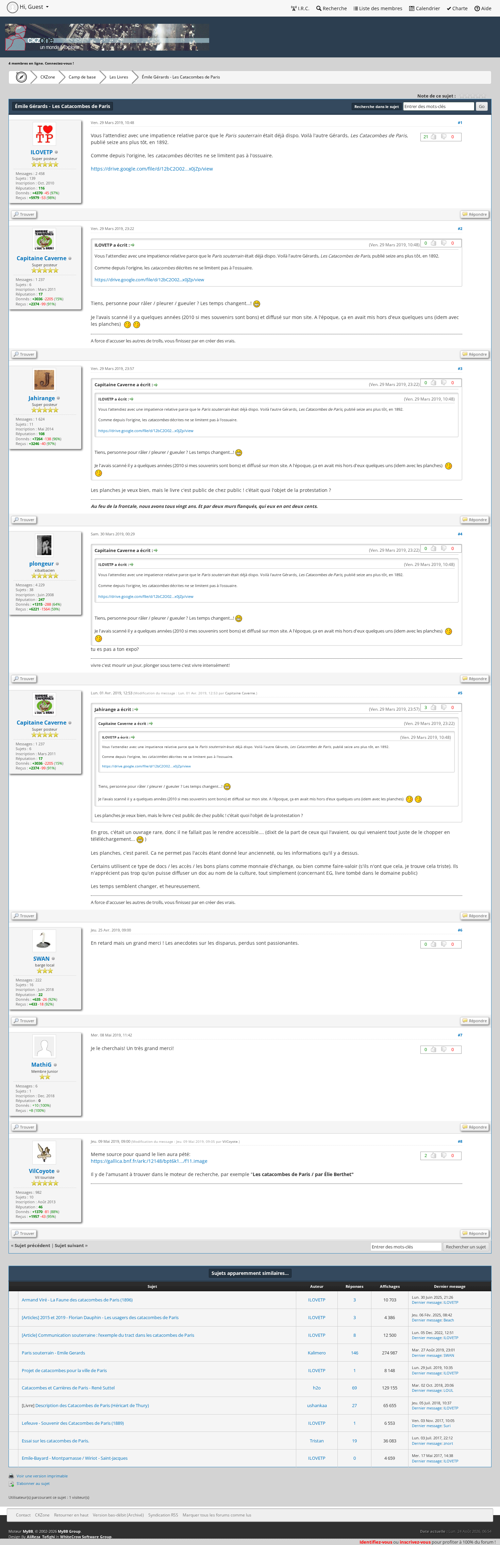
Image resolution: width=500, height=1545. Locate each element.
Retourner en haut (71, 1515)
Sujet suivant (69, 1245)
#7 (460, 1034)
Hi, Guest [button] (31, 7)
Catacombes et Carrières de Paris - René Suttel (68, 1388)
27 (354, 1405)
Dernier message (426, 1302)
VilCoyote (230, 1141)
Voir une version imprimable (42, 1475)
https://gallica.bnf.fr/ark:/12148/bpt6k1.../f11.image (149, 1161)
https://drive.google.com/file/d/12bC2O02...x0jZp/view (152, 168)
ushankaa (317, 1405)
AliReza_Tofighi (41, 1536)
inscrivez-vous (415, 1542)
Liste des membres (380, 8)
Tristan (317, 1441)
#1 (460, 122)
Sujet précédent (32, 1245)
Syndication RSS (163, 1515)
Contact (23, 1515)
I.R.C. (303, 8)
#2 (460, 228)
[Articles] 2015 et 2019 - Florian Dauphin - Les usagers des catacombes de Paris (100, 1317)
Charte (459, 8)
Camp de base (82, 77)
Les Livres (119, 77)
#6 (460, 930)
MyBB (28, 1531)
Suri (447, 1425)
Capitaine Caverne (240, 693)
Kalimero (317, 1353)
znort (448, 1443)
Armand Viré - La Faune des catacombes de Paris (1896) (77, 1300)
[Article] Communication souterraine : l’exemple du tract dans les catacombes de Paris (108, 1335)
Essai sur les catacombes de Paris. (55, 1441)
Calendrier (427, 8)
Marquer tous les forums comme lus (217, 1515)
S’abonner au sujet (33, 1483)
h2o (317, 1388)
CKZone (47, 77)
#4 (460, 533)
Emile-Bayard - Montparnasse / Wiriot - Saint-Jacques (75, 1458)
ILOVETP (317, 1300)
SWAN (41, 958)
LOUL (448, 1390)
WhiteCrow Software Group (86, 1536)
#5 (460, 692)
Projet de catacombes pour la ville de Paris (64, 1370)
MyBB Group (69, 1531)
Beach (449, 1319)
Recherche (334, 8)
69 (354, 1388)
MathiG (41, 1064)
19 (354, 1441)
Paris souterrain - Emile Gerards (53, 1353)
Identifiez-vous (376, 1542)
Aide (485, 8)
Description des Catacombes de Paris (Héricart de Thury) (92, 1405)
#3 (460, 368)
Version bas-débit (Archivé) (118, 1515)
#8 (460, 1141)
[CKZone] (19, 77)
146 (354, 1353)
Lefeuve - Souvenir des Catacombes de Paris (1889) (73, 1423)
